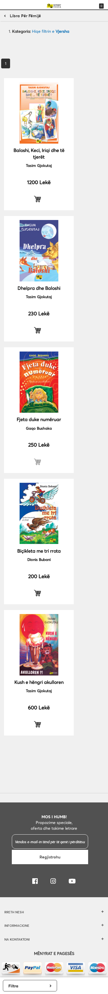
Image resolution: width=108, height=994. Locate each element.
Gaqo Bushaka (39, 428)
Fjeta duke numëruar (39, 419)
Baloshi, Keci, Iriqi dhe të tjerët (39, 153)
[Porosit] (38, 199)
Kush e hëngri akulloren (39, 682)
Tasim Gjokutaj (39, 165)
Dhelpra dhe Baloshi (39, 288)
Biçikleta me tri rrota (39, 551)
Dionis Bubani (39, 559)
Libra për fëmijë (25, 15)
